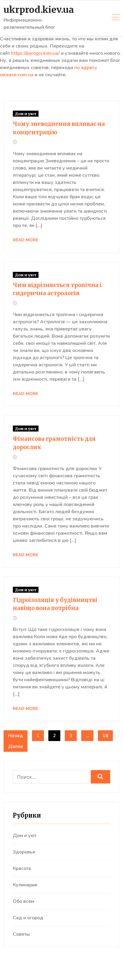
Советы (21, 934)
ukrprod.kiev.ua (39, 10)
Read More (25, 240)
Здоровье (24, 852)
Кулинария (25, 885)
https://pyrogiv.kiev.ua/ (35, 53)
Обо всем (23, 901)
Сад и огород (28, 917)
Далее (15, 746)
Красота (22, 868)
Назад (15, 735)
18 (105, 735)
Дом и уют (25, 113)
